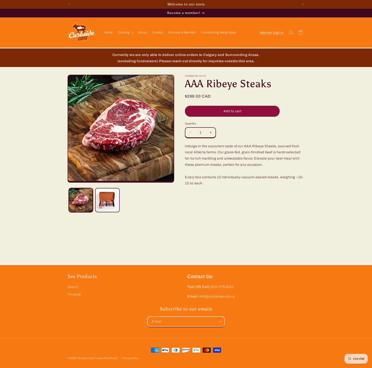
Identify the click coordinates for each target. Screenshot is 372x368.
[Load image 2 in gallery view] (107, 200)
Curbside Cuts (85, 358)
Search (73, 287)
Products (74, 294)
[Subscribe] (219, 321)
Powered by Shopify (106, 358)
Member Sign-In (272, 32)
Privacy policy (130, 358)
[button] (125, 32)
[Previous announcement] (69, 4)
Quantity (190, 123)
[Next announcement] (303, 4)
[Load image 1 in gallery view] (81, 200)
